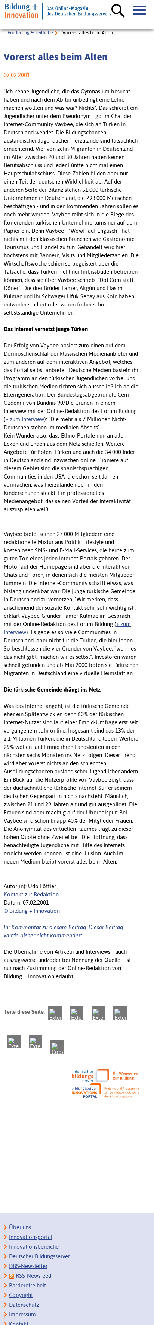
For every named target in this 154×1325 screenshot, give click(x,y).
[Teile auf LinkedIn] (14, 1041)
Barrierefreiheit (27, 1285)
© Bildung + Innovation (32, 911)
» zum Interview (25, 419)
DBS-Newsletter (28, 1266)
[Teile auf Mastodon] (55, 1013)
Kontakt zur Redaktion (31, 894)
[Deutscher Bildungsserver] (105, 1075)
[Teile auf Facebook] (76, 1013)
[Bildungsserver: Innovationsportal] (105, 1090)
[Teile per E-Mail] (35, 1041)
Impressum (22, 1314)
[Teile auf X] (98, 1013)
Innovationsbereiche (34, 1246)
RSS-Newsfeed (32, 1275)
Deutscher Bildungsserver (39, 1256)
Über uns (20, 1227)
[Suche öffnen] (118, 11)
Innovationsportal (30, 1237)
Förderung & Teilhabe (30, 32)
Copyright (21, 1295)
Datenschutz (24, 1305)
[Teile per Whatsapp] (120, 1013)
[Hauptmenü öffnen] (140, 10)
